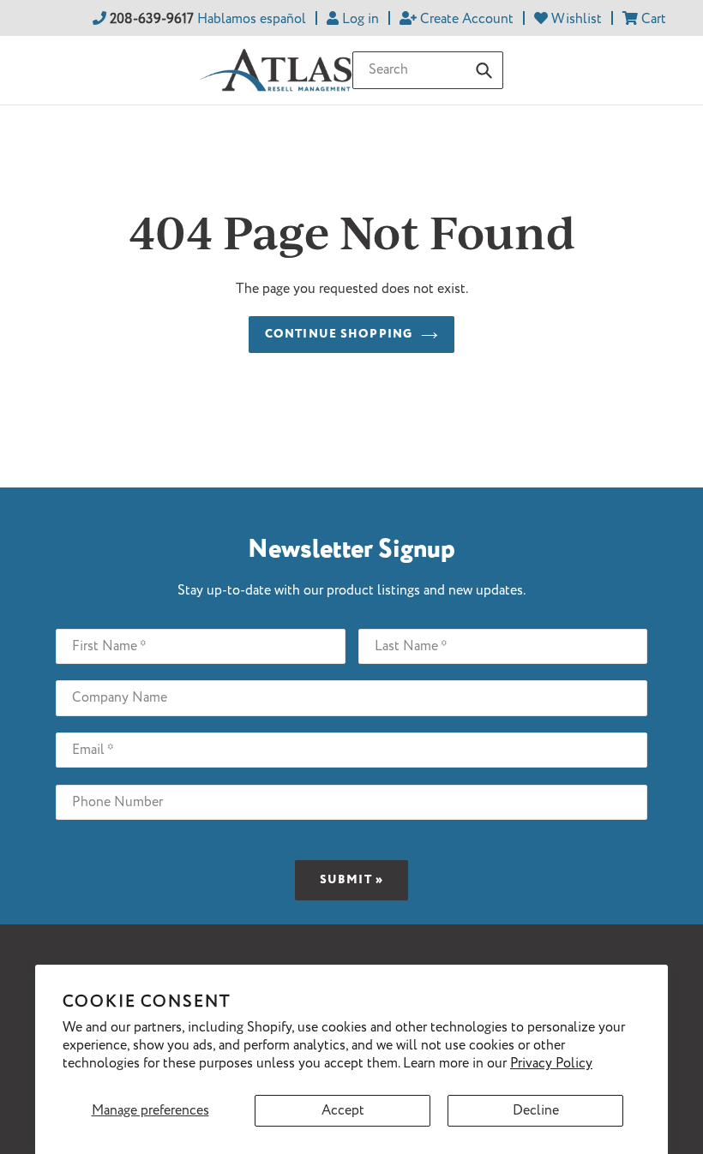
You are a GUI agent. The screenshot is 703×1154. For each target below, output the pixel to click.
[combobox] (427, 70)
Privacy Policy (551, 1063)
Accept (342, 1111)
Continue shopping (338, 334)
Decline (536, 1111)
